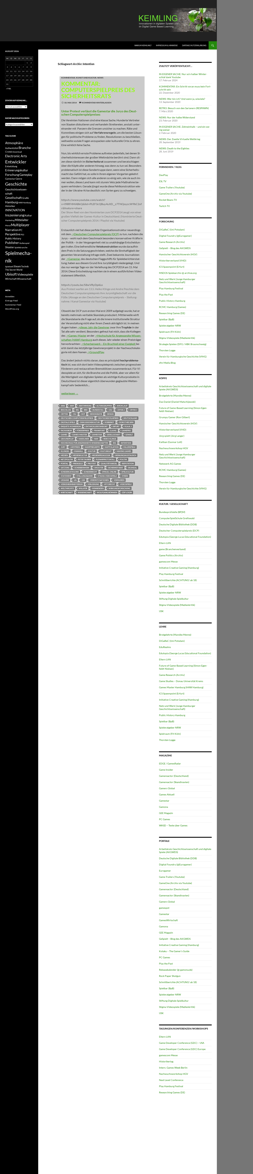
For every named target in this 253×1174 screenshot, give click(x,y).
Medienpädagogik (101, 455)
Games (64, 434)
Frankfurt (99, 430)
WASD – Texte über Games (173, 825)
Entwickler (15, 161)
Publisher (12, 243)
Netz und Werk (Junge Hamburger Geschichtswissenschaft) (177, 281)
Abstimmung (85, 406)
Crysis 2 (121, 410)
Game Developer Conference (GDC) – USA (181, 1042)
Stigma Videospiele (107, 476)
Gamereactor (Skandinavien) (174, 782)
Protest (92, 463)
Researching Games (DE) (172, 313)
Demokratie (96, 414)
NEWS (100, 77)
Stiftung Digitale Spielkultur (174, 598)
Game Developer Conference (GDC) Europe (182, 1049)
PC (21, 230)
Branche (25, 148)
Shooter (98, 468)
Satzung (65, 468)
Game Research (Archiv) (172, 241)
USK (83, 480)
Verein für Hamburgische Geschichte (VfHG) (183, 356)
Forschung (12, 174)
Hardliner (83, 439)
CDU (110, 410)
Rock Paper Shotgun (170, 975)
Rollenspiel (24, 243)
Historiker (10, 206)
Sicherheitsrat (115, 468)
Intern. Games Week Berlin (173, 1067)
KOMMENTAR (68, 77)
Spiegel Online (109, 472)
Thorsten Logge (167, 350)
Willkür (83, 488)
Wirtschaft (67, 492)
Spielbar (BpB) (166, 319)
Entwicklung (11, 166)
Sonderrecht (90, 472)
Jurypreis (75, 447)
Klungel (65, 451)
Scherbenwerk (81, 468)
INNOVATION (15, 210)
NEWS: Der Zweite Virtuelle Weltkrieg (179, 139)
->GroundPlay (95, 352)
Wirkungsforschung (119, 488)
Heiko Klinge (109, 439)
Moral (8, 225)
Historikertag (166, 1061)
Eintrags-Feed (11, 300)
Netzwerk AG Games (170, 463)
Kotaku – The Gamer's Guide (174, 951)
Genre (18, 178)
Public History (13, 238)
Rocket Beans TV (168, 199)
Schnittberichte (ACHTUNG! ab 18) (178, 580)
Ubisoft (11, 274)
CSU (74, 414)
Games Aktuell (167, 794)
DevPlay (163, 175)
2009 (72, 406)
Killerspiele (129, 447)
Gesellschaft (113, 434)
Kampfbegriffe (92, 447)
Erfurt (116, 426)
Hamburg (11, 202)
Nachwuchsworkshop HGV (173, 448)
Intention (126, 443)
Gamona (163, 806)
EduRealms (165, 647)
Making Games (124, 451)
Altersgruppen (104, 406)
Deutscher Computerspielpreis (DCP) (179, 530)
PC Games (164, 819)
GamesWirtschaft (168, 920)
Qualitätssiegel (109, 463)
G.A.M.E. (113, 430)
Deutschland (130, 418)
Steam (17, 266)
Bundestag (98, 410)
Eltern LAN (165, 543)
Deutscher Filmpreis (108, 418)
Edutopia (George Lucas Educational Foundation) (185, 536)
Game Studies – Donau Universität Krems (181, 681)
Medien (64, 455)
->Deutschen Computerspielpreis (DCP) (95, 234)
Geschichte (16, 184)
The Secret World (13, 270)
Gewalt (129, 434)
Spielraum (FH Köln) (170, 331)
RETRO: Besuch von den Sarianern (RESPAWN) (184, 108)
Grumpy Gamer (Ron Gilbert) (174, 417)
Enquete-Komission (71, 426)
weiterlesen (69, 393)
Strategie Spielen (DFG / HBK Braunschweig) (182, 344)
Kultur (92, 451)
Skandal (132, 468)
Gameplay (25, 174)
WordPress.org (12, 309)
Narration (12, 230)
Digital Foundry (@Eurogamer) (175, 235)
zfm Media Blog (167, 362)
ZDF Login (127, 492)
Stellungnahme (84, 476)
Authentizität (11, 148)
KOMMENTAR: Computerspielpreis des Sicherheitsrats (98, 89)
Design (110, 414)
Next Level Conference (171, 1080)
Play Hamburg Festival (171, 288)
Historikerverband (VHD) (172, 260)
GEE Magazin (166, 813)
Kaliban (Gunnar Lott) (170, 442)
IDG (114, 443)
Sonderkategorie (70, 472)
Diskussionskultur (90, 422)
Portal (64, 463)
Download (17, 152)
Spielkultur (127, 472)
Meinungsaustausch (125, 455)
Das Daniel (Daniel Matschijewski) (177, 401)
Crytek (64, 414)
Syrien (125, 476)
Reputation (128, 463)
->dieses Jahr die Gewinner (93, 327)
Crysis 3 (133, 410)
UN (75, 480)
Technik (25, 266)
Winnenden (98, 488)
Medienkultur (80, 455)
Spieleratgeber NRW (170, 325)
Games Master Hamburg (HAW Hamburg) (181, 687)
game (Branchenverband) (172, 549)
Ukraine (65, 480)
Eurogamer (165, 870)
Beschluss (66, 410)
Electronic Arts (16, 156)
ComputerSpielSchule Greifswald (176, 518)
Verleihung (93, 484)
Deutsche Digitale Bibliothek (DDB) (178, 524)
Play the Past (166, 294)
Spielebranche (20, 247)
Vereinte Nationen (99, 480)
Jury (63, 447)
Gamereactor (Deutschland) (174, 775)
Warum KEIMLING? (142, 45)
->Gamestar (73, 258)
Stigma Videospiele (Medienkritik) (177, 337)
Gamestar (97, 434)
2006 (63, 406)
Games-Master (79, 434)
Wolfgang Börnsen (107, 492)
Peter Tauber (84, 459)
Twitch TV (164, 206)
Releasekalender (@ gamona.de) (175, 969)
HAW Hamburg (24, 202)
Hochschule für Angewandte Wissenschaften (84, 443)
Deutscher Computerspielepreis (77, 418)
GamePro (126, 430)
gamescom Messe (168, 561)
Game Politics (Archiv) (171, 555)
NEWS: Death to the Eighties (174, 148)
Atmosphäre (14, 143)
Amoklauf (122, 406)
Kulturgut (106, 451)
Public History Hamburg (172, 300)
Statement (66, 476)
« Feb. (8, 88)
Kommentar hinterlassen (96, 102)
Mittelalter (22, 220)
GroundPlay (67, 439)
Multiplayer (20, 225)
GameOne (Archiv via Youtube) (175, 193)
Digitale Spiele (68, 422)
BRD (86, 410)
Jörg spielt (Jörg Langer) (171, 435)
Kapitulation (112, 447)
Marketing (9, 220)
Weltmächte (67, 488)
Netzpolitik (67, 459)
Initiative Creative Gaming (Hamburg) (179, 567)
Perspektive (12, 234)
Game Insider (166, 769)
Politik (123, 459)
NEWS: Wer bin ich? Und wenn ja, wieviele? (182, 98)
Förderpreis (83, 430)
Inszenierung (14, 215)
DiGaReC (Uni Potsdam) (172, 229)
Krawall (78, 451)
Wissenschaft (85, 492)
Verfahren (119, 480)
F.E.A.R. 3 (128, 426)
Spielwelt (9, 266)
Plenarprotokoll (105, 459)
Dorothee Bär (126, 422)
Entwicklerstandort (97, 426)
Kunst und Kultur (86, 77)
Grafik (25, 198)
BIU (77, 410)
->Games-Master (76, 335)
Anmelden (9, 296)
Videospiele (126, 484)
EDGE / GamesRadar (170, 763)
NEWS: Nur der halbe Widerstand (177, 117)
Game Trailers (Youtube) (172, 187)
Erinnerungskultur (16, 170)
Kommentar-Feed (13, 304)
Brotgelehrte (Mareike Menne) (175, 395)
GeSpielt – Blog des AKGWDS (175, 248)
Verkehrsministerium (72, 484)
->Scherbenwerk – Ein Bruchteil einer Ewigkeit (108, 343)
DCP (83, 414)
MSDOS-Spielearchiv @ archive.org (178, 272)
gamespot (164, 907)
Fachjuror (66, 430)
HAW (96, 439)
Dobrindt (109, 422)
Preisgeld (78, 463)
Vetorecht (109, 484)
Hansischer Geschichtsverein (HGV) (178, 254)
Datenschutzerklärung (194, 45)
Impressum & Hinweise (167, 45)
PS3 (22, 234)
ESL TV (162, 181)
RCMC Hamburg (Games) (172, 306)
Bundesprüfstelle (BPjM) (172, 512)
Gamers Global (167, 788)
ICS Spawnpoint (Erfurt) (171, 266)
